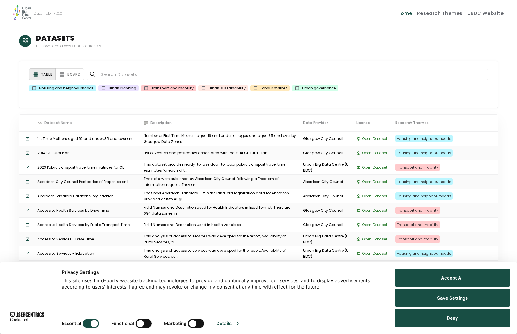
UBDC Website (485, 13)
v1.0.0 (57, 13)
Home (404, 13)
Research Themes (440, 13)
